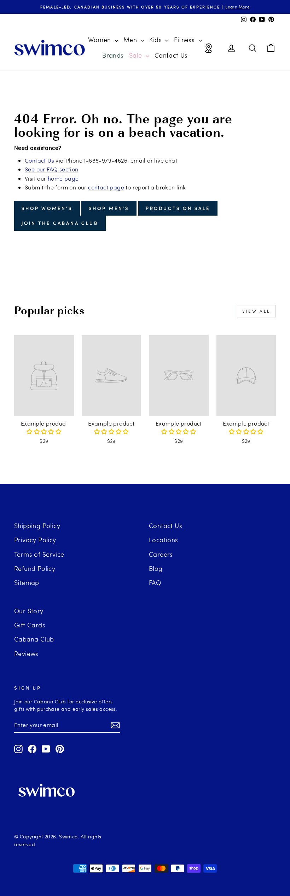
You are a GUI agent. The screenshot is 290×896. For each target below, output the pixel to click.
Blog (156, 568)
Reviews (26, 653)
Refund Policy (34, 568)
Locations (163, 539)
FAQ (155, 582)
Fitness (185, 39)
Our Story (29, 610)
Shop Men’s (109, 208)
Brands (112, 55)
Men (131, 39)
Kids (156, 39)
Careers (161, 554)
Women (100, 39)
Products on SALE (178, 208)
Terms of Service (39, 554)
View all (256, 311)
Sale (136, 55)
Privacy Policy (35, 539)
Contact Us (171, 55)
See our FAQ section (52, 169)
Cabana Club (34, 638)
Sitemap (26, 582)
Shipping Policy (37, 525)
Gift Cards (29, 624)
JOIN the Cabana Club (60, 223)
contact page (106, 187)
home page (63, 178)
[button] (44, 431)
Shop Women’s (47, 208)
